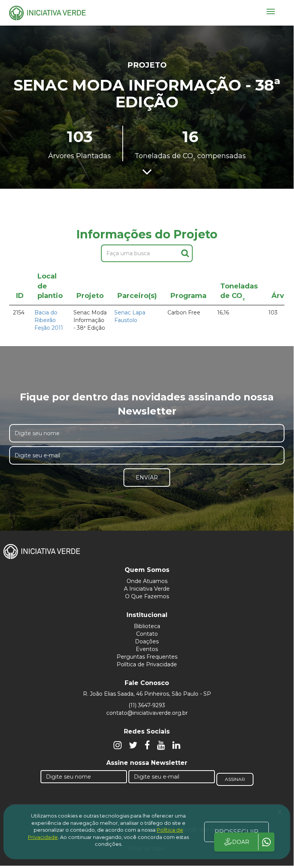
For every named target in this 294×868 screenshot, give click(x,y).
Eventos (147, 649)
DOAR (240, 842)
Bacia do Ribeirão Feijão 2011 (48, 320)
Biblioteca (147, 626)
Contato (147, 633)
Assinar (235, 779)
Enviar (147, 477)
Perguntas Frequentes (147, 656)
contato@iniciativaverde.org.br (147, 712)
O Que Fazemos (147, 596)
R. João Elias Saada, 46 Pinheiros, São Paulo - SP (147, 693)
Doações (147, 641)
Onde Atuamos (147, 581)
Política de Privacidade (147, 664)
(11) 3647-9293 (146, 705)
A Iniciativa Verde (147, 588)
